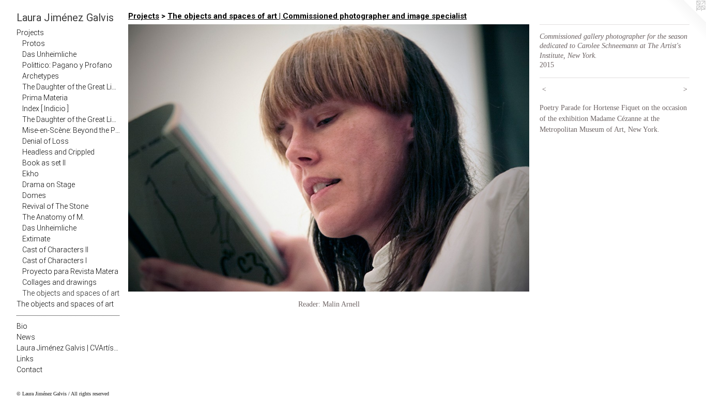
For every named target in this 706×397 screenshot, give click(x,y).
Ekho (30, 174)
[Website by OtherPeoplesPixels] (685, 20)
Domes (34, 195)
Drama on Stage (48, 184)
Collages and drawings (59, 282)
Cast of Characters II (55, 250)
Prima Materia (45, 98)
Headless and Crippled (58, 152)
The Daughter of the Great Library (71, 119)
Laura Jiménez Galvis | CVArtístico (68, 348)
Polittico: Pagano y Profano (67, 65)
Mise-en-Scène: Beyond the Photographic (71, 130)
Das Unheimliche (49, 54)
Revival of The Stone (55, 206)
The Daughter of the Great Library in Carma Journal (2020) (71, 87)
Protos (33, 43)
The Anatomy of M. (53, 217)
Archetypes (40, 76)
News (26, 337)
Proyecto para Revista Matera (70, 271)
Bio (22, 326)
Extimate (36, 239)
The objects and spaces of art (70, 293)
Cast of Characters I (54, 260)
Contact (29, 369)
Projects (30, 32)
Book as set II (44, 163)
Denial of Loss (45, 141)
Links (25, 359)
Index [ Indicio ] (45, 108)
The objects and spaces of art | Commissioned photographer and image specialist (317, 16)
